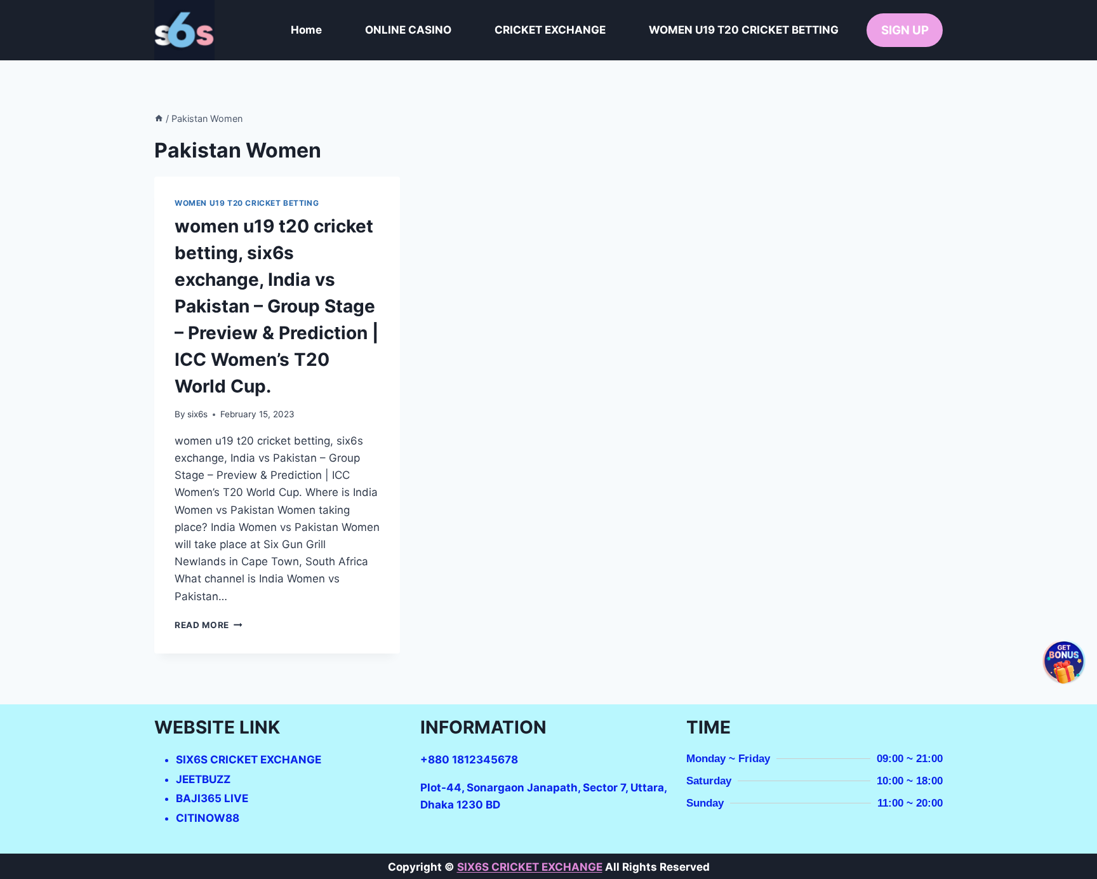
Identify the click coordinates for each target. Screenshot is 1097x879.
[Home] (158, 118)
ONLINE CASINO (408, 29)
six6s (197, 414)
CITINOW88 (207, 818)
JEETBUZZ (203, 779)
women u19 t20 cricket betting (247, 203)
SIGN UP (905, 30)
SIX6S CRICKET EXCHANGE (248, 759)
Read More (209, 625)
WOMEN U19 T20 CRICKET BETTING (744, 29)
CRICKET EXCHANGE (550, 29)
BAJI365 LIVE (212, 798)
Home (306, 29)
